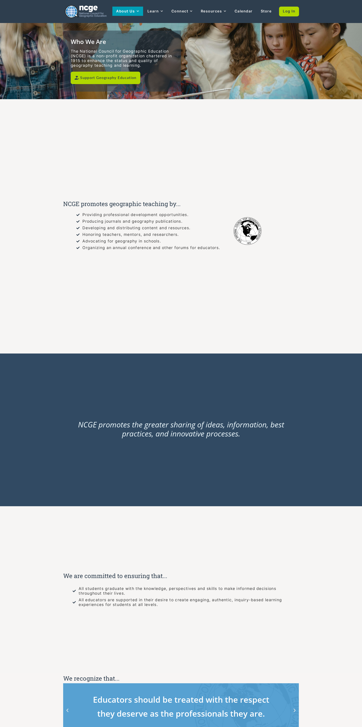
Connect (179, 11)
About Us (125, 11)
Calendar (244, 11)
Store (266, 11)
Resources (211, 11)
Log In (289, 11)
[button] (67, 710)
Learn (153, 11)
